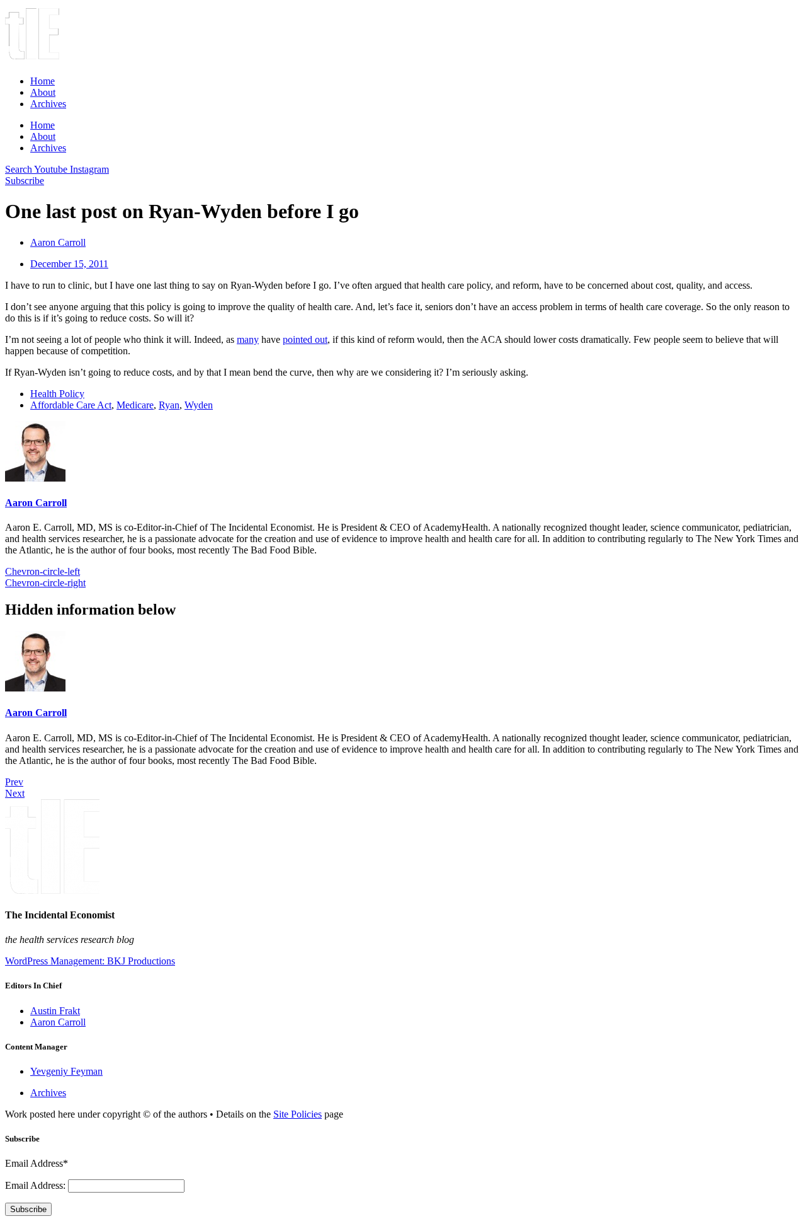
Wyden (198, 405)
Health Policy (57, 393)
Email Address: (36, 1185)
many (248, 339)
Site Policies (297, 1114)
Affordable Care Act (70, 405)
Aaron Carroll (36, 502)
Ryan (169, 405)
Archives (48, 103)
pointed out (305, 339)
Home (42, 81)
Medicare (135, 405)
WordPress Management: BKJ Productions (90, 961)
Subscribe (28, 1209)
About (42, 92)
